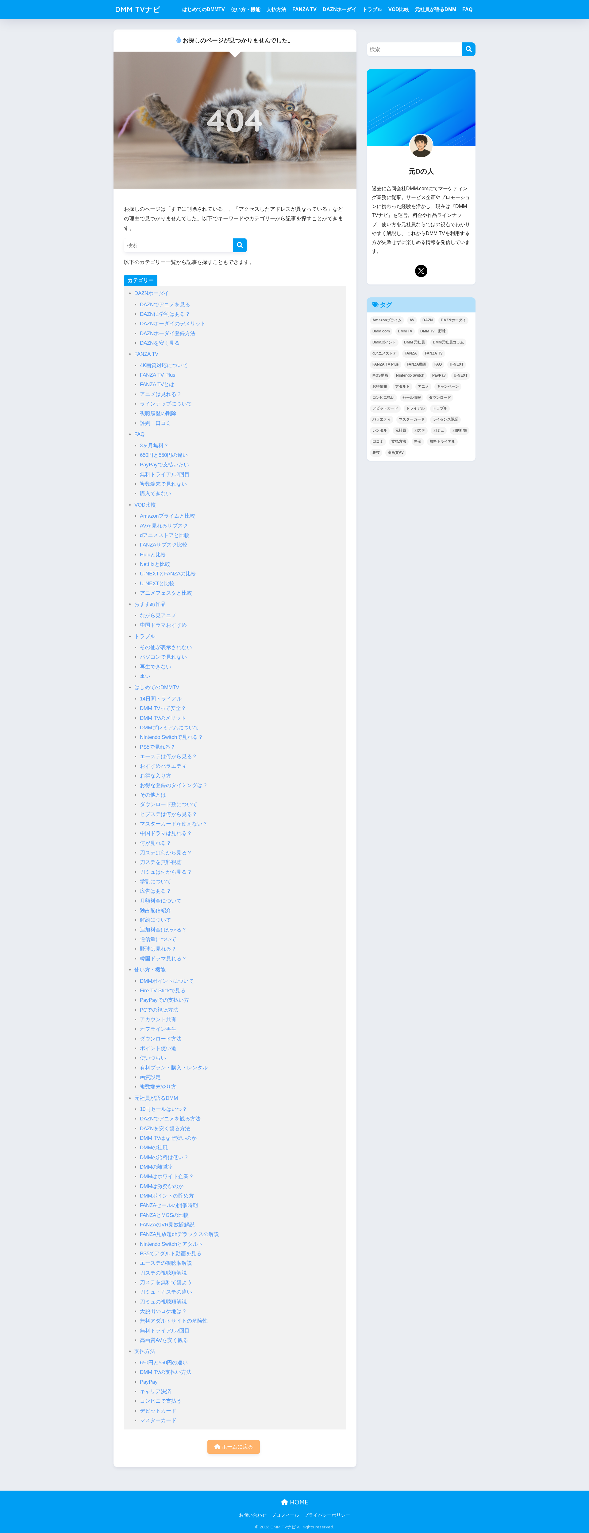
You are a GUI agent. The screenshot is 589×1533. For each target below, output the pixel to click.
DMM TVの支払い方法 (165, 1372)
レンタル (379, 430)
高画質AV (396, 452)
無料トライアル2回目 (165, 474)
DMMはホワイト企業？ (167, 1176)
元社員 (400, 430)
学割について (155, 881)
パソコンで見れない (163, 657)
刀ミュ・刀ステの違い (166, 1292)
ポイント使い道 (158, 1048)
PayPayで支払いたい (164, 465)
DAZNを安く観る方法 (165, 1128)
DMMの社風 (154, 1148)
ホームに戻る (236, 1447)
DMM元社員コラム (448, 342)
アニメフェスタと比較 (166, 593)
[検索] (240, 245)
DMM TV (405, 331)
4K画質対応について (164, 365)
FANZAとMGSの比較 (164, 1215)
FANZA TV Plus (157, 375)
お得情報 (379, 386)
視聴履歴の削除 (158, 413)
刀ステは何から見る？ (166, 853)
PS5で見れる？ (157, 747)
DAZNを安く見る (160, 343)
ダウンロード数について (168, 804)
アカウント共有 (158, 1019)
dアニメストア (384, 353)
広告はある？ (155, 891)
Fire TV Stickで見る (163, 991)
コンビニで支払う (161, 1401)
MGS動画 (380, 375)
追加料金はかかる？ (163, 930)
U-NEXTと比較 (157, 583)
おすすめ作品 (150, 604)
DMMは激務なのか (161, 1186)
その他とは (153, 795)
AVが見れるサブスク (164, 526)
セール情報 (411, 397)
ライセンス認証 (445, 419)
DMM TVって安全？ (163, 708)
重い (145, 676)
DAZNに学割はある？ (165, 314)
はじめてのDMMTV (203, 9)
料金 (418, 441)
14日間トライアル (161, 699)
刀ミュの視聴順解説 (163, 1302)
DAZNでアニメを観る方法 (170, 1119)
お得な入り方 (155, 776)
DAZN (427, 320)
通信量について (158, 939)
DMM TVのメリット (163, 718)
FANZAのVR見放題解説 (167, 1225)
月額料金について (161, 901)
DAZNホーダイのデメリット (173, 324)
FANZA (411, 353)
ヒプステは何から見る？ (168, 814)
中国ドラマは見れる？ (166, 833)
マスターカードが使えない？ (174, 824)
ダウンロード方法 (161, 1039)
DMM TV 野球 (433, 331)
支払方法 (276, 9)
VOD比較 (398, 9)
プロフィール (285, 1515)
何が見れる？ (155, 843)
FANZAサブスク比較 (163, 545)
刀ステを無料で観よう (166, 1282)
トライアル (415, 408)
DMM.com (381, 331)
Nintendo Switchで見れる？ (171, 737)
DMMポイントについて (167, 981)
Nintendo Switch (410, 375)
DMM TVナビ (137, 9)
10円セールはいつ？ (163, 1109)
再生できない (155, 667)
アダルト (402, 386)
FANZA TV (304, 9)
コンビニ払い (383, 397)
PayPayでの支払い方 (164, 1000)
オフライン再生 (158, 1029)
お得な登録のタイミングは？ (174, 785)
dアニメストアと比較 (165, 535)
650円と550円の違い (164, 455)
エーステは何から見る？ (168, 756)
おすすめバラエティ (163, 766)
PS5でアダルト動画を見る (171, 1254)
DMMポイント (384, 342)
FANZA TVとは (157, 384)
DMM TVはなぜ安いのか (168, 1138)
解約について (155, 920)
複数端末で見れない (163, 484)
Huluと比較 (153, 555)
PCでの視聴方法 (159, 1010)
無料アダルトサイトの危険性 (174, 1321)
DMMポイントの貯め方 (167, 1196)
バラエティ (381, 419)
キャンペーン (448, 386)
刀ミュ (438, 430)
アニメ (423, 386)
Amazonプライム (387, 320)
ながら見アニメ (158, 615)
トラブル (372, 9)
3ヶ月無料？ (154, 446)
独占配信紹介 (155, 910)
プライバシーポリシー (327, 1515)
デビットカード (158, 1411)
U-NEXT (461, 375)
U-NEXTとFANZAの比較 (168, 574)
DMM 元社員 (414, 342)
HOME (298, 1502)
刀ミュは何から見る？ (166, 872)
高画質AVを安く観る (164, 1340)
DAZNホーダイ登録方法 (167, 333)
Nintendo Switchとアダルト (171, 1244)
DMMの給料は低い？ (164, 1157)
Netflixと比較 (155, 564)
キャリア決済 (155, 1391)
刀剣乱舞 (459, 430)
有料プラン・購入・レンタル (174, 1068)
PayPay (149, 1382)
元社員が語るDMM (435, 9)
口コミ (377, 441)
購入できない (155, 493)
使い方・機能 (245, 9)
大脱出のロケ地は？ (163, 1311)
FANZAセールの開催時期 (169, 1205)
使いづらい (153, 1058)
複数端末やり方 (158, 1087)
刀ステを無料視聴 (161, 862)
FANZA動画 (416, 364)
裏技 (376, 452)
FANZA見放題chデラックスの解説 (179, 1234)
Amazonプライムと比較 (167, 516)
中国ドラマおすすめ (163, 625)
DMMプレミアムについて (169, 728)
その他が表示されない (166, 647)
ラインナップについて (166, 404)
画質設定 (150, 1077)
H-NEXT (457, 364)
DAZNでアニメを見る (165, 305)
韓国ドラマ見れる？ (163, 959)
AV (412, 320)
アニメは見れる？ (161, 394)
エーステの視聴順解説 (166, 1263)
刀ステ (419, 430)
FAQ (467, 9)
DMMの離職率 (156, 1167)
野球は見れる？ (158, 949)
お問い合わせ (253, 1515)
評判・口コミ (155, 423)
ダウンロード (440, 397)
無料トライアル (442, 441)
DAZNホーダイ (339, 9)
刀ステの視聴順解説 (163, 1273)
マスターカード (158, 1420)
